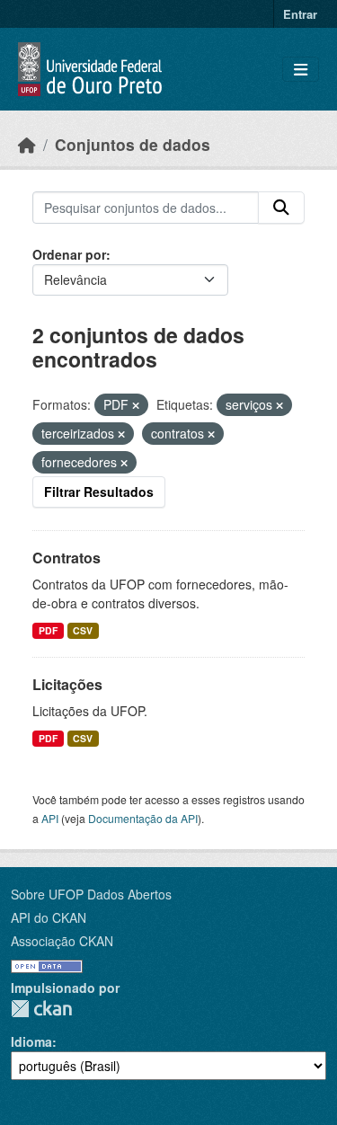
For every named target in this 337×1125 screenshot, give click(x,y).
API (49, 818)
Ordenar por (69, 254)
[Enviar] (281, 207)
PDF (48, 630)
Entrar (300, 13)
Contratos (66, 557)
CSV (83, 630)
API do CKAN (48, 917)
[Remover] (135, 405)
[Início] (27, 144)
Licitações (67, 684)
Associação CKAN (62, 941)
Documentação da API (143, 818)
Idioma (31, 1041)
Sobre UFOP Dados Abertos (91, 894)
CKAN (41, 1008)
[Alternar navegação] (300, 70)
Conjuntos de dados (132, 144)
